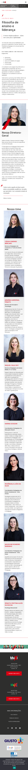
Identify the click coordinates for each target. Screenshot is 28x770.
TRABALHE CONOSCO (14, 718)
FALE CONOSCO (14, 714)
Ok (14, 767)
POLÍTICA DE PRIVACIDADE (14, 721)
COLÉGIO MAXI (8, 10)
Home (3, 10)
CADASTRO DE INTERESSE (3, 6)
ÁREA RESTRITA (22, 6)
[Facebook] (12, 728)
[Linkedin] (16, 728)
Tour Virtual (13, 6)
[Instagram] (8, 728)
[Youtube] (20, 728)
